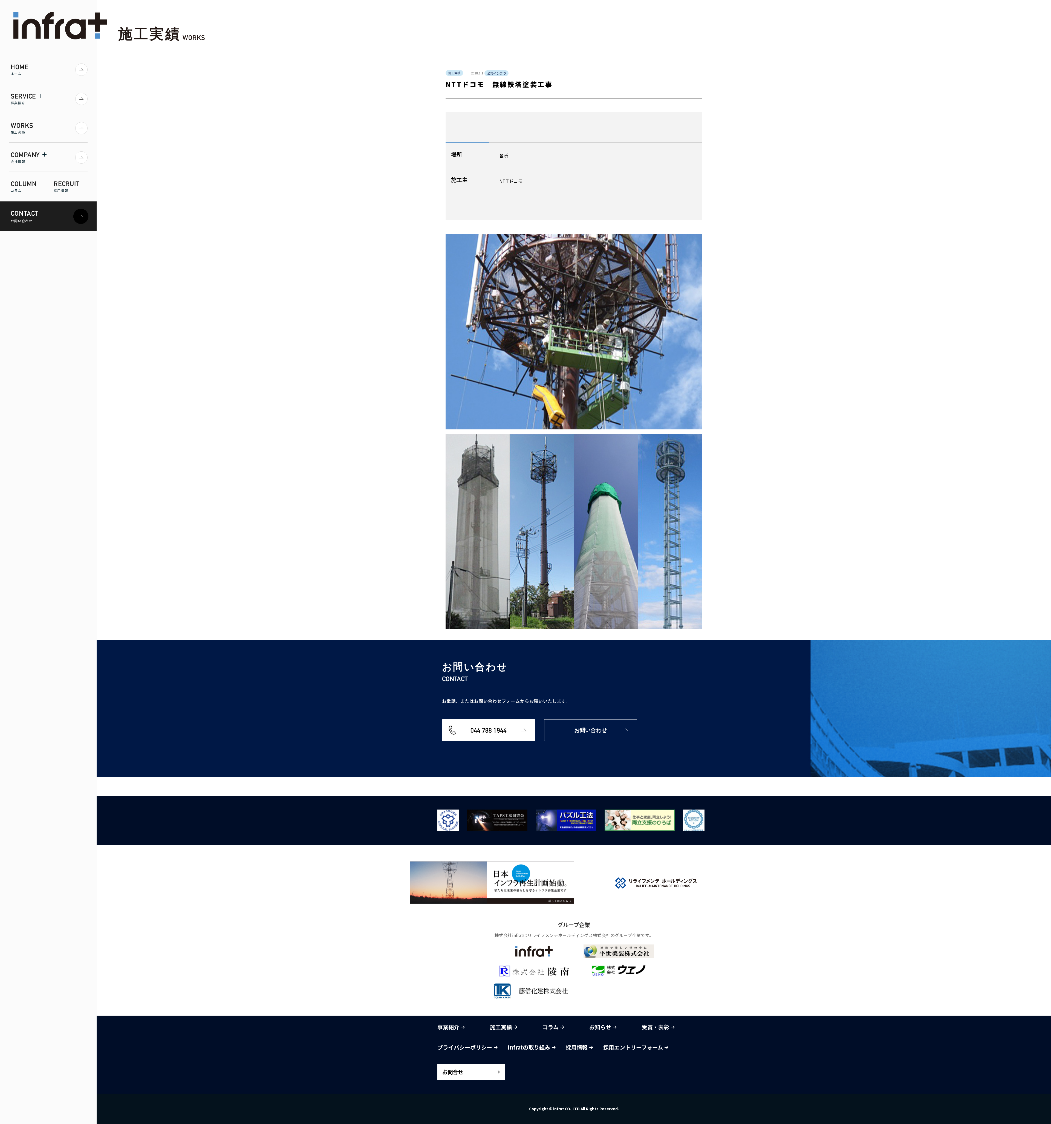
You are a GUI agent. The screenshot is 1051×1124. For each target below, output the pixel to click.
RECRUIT (66, 186)
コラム (551, 1027)
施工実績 (501, 1027)
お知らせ (601, 1027)
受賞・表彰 (656, 1027)
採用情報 (577, 1047)
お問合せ (452, 1072)
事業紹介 (449, 1027)
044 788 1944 (488, 730)
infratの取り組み (530, 1047)
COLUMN (23, 186)
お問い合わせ (590, 730)
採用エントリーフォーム (633, 1047)
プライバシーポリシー (465, 1047)
